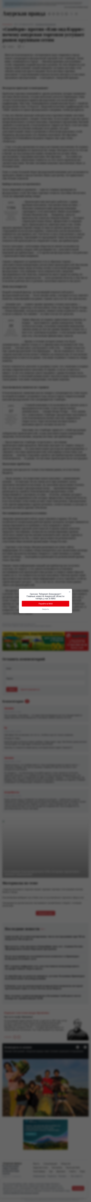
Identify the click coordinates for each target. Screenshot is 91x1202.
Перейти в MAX (46, 603)
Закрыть (45, 609)
